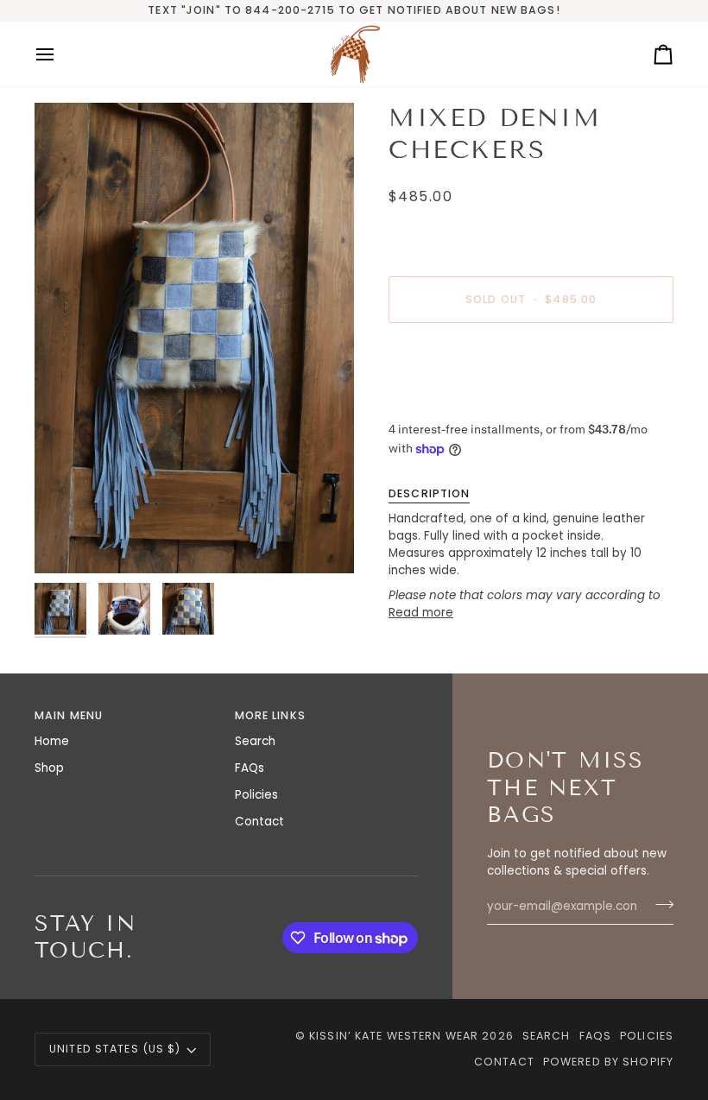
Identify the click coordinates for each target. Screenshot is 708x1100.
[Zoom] (194, 338)
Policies (256, 795)
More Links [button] (270, 715)
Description (429, 493)
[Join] (659, 904)
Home (52, 741)
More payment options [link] (455, 403)
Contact (259, 821)
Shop (49, 768)
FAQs (249, 768)
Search (255, 741)
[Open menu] (60, 54)
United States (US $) (115, 1048)
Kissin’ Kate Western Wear (393, 1035)
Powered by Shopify (608, 1061)
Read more (421, 612)
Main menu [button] (69, 715)
